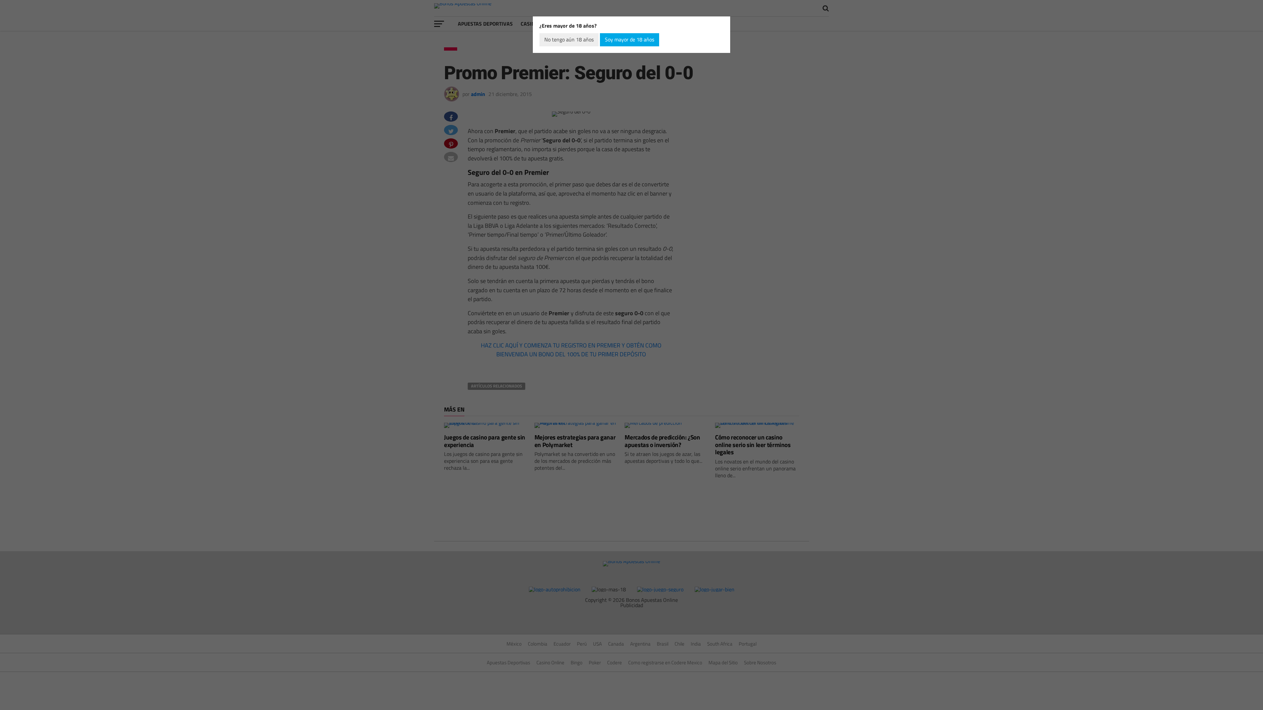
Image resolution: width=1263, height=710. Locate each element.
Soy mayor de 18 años (629, 39)
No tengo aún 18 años (569, 39)
